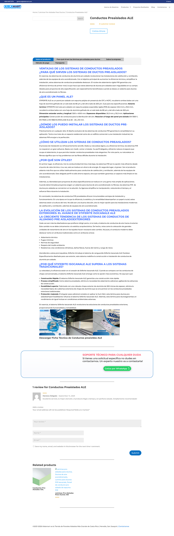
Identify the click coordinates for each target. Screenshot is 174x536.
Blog (153, 7)
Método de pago (42, 63)
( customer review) (107, 24)
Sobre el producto (43, 59)
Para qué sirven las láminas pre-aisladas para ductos (78, 59)
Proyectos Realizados (141, 7)
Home (35, 12)
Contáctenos (162, 7)
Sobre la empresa (113, 59)
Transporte (59, 63)
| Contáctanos (123, 526)
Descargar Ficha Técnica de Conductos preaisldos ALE (70, 338)
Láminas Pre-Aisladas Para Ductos (52, 12)
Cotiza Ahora (98, 31)
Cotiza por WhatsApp (116, 368)
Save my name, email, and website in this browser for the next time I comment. (67, 446)
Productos (125, 7)
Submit (135, 453)
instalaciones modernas (127, 203)
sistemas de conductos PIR (99, 131)
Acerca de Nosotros (111, 7)
